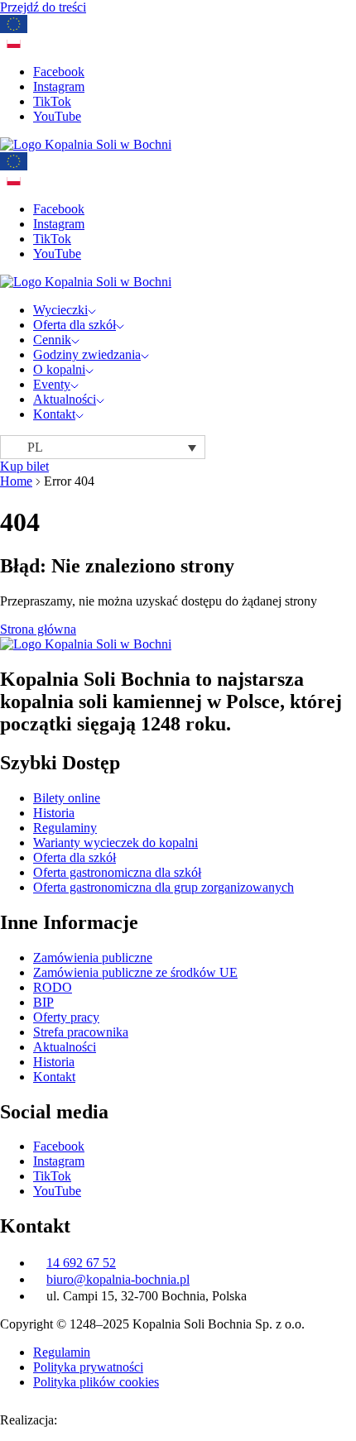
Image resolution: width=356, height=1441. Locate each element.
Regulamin (61, 1352)
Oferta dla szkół (74, 325)
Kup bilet (24, 466)
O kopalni (59, 369)
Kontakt (54, 414)
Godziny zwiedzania (87, 354)
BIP (43, 1002)
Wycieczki (60, 310)
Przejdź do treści (43, 7)
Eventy (51, 384)
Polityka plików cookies (96, 1382)
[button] (102, 447)
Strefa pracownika (80, 1032)
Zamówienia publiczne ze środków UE (135, 972)
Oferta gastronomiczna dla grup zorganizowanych (163, 887)
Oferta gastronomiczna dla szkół (117, 872)
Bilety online (66, 798)
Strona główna (38, 629)
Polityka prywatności (88, 1367)
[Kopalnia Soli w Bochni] (85, 144)
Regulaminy (65, 828)
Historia (54, 813)
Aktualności (64, 399)
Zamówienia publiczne (92, 957)
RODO (52, 987)
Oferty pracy (66, 1017)
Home (16, 481)
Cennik (52, 340)
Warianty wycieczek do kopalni (115, 842)
